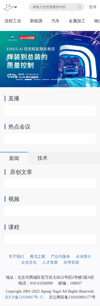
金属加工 (77, 21)
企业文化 (29, 262)
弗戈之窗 (37, 256)
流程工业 (12, 21)
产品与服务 (60, 256)
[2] (50, 59)
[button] (7, 59)
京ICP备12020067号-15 (24, 297)
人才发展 (50, 262)
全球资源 (71, 262)
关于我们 (16, 256)
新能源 (36, 21)
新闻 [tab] (14, 158)
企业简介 (83, 256)
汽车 (55, 21)
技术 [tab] (43, 158)
